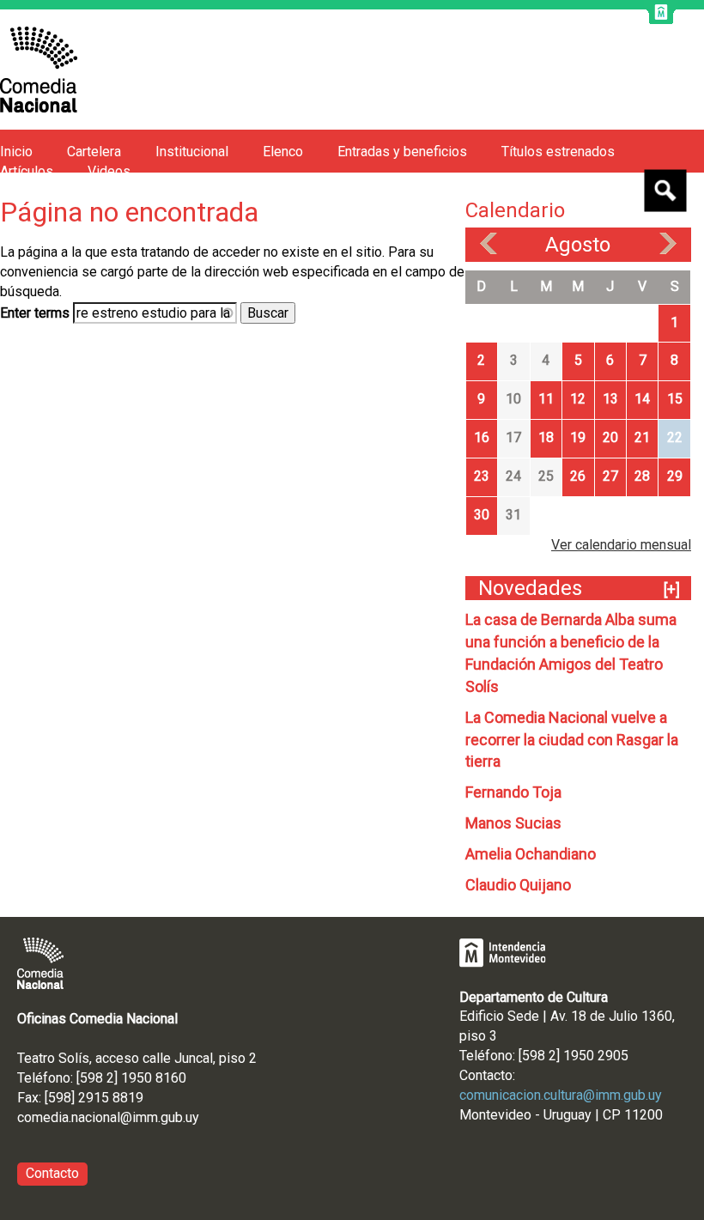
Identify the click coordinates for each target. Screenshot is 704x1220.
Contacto (52, 1173)
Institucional (191, 151)
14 (642, 399)
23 (481, 476)
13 (610, 399)
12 (578, 399)
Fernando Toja (513, 792)
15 (675, 399)
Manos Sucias (513, 823)
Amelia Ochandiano (530, 854)
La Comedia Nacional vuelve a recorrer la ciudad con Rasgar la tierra (571, 739)
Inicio (16, 151)
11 (546, 399)
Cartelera (94, 151)
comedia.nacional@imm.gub (100, 1117)
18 (546, 437)
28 (642, 476)
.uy (191, 1117)
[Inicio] (38, 69)
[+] (672, 589)
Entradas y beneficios (402, 151)
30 (481, 515)
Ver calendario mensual (621, 545)
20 (610, 437)
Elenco (283, 151)
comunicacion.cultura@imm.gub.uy (560, 1095)
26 (578, 476)
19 (578, 437)
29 (675, 476)
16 (481, 437)
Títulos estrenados (558, 151)
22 (675, 437)
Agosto (577, 245)
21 (642, 437)
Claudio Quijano (518, 885)
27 (610, 476)
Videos (109, 171)
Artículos (26, 171)
